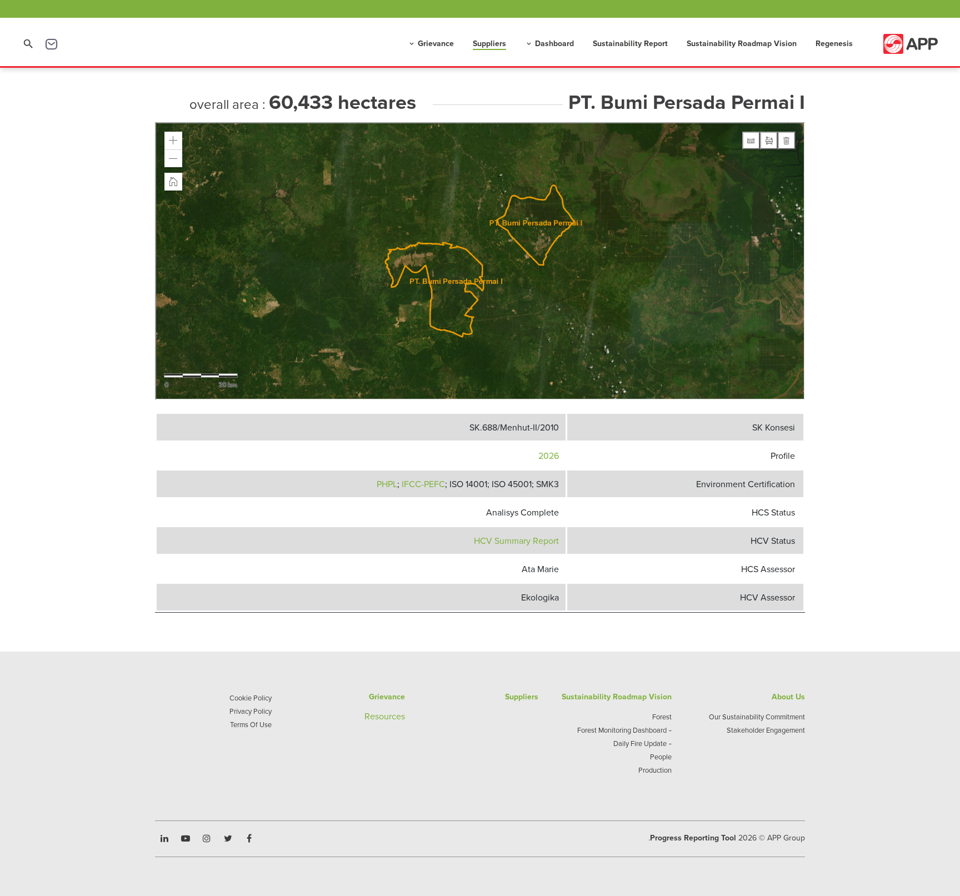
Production (655, 770)
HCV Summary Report (516, 540)
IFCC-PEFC (423, 484)
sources (390, 716)
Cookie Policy (250, 698)
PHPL (387, 484)
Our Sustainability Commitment (757, 717)
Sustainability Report (630, 43)
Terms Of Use (251, 724)
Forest (662, 717)
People (661, 757)
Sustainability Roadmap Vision (742, 43)
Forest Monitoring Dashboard (622, 730)
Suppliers (489, 43)
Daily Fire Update (640, 743)
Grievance (431, 43)
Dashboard (549, 43)
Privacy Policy (250, 711)
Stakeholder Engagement (766, 730)
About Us (788, 696)
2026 (548, 455)
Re (369, 716)
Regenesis (834, 43)
